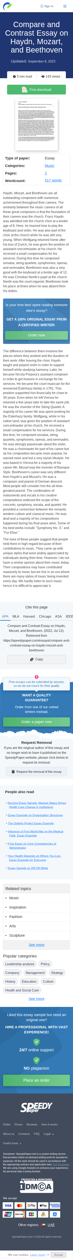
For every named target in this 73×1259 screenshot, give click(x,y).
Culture (48, 981)
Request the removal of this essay (39, 771)
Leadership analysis (19, 964)
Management (35, 973)
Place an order (36, 1080)
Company (12, 973)
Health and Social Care (22, 990)
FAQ (37, 1133)
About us (8, 1133)
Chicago (45, 616)
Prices (19, 1124)
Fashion (15, 917)
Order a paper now (36, 722)
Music (49, 166)
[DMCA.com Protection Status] (36, 1186)
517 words (53, 180)
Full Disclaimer (61, 1164)
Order (7, 1124)
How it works (49, 1124)
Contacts (24, 1133)
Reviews (32, 1124)
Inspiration (17, 907)
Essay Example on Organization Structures (35, 815)
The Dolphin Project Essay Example (31, 823)
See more (36, 945)
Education (29, 981)
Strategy (57, 973)
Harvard (29, 616)
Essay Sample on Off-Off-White (28, 868)
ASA (58, 616)
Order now (36, 335)
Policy (45, 964)
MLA (16, 616)
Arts (12, 926)
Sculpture (17, 935)
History (10, 981)
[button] (7, 6)
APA (5, 616)
